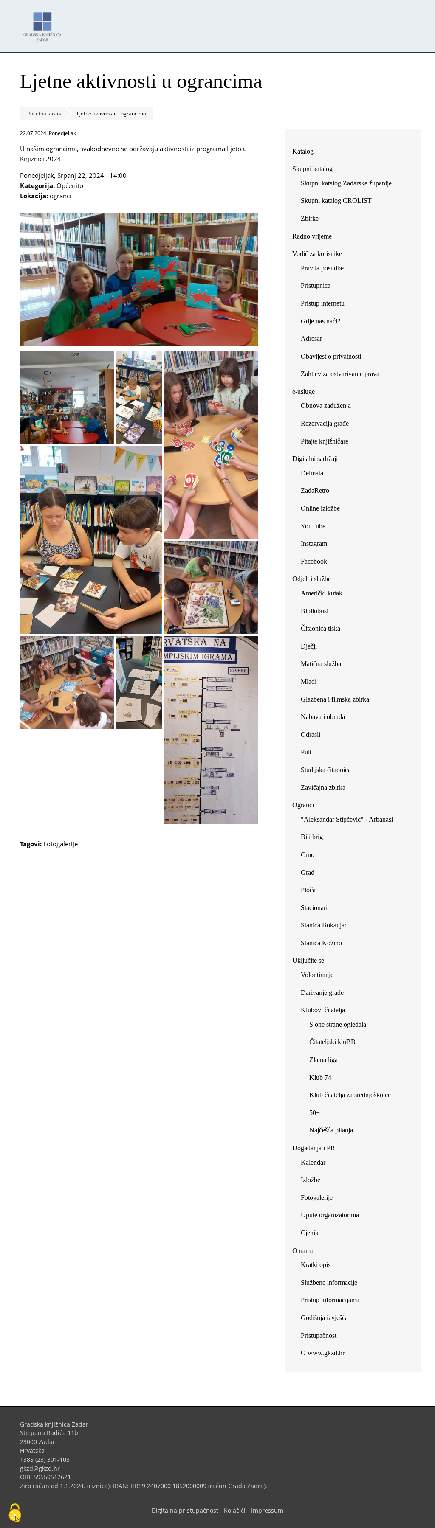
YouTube (316, 527)
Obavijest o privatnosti (331, 356)
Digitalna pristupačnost (185, 1510)
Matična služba (321, 663)
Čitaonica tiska (320, 628)
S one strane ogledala (337, 1024)
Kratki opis (315, 1264)
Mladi (308, 681)
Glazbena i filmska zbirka (335, 699)
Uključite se (308, 960)
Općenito (69, 185)
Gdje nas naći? (320, 321)
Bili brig (312, 836)
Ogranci (303, 805)
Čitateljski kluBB (332, 1041)
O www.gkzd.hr (323, 1353)
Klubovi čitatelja (323, 1010)
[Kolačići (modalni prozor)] (15, 1513)
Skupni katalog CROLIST (339, 202)
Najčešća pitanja (331, 1130)
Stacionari (314, 907)
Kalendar (313, 1162)
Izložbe (310, 1179)
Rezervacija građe (325, 423)
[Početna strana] (44, 22)
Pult (306, 752)
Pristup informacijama (330, 1299)
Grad (307, 872)
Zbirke (313, 220)
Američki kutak (321, 593)
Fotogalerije (60, 844)
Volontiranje (317, 974)
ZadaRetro (315, 490)
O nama (303, 1250)
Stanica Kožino (321, 943)
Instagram (317, 545)
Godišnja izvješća (324, 1317)
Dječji (309, 646)
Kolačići (235, 1510)
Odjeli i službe (311, 578)
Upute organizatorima (330, 1215)
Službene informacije (329, 1282)
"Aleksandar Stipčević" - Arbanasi (347, 819)
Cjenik (310, 1232)
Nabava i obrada (323, 716)
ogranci (60, 195)
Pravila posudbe (322, 268)
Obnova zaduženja (326, 405)
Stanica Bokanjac (324, 925)
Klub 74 (320, 1077)
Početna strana (45, 113)
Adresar (311, 338)
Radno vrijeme (312, 236)
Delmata (315, 474)
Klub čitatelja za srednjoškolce (350, 1094)
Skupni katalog (312, 168)
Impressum (267, 1510)
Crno (307, 854)
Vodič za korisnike (317, 253)
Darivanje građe (322, 992)
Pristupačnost (318, 1335)
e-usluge (303, 391)
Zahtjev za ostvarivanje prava (340, 373)
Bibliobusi (314, 611)
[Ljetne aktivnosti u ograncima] (139, 344)
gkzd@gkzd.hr (43, 1468)
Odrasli (310, 734)
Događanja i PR (313, 1148)
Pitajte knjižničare (328, 443)
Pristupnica (315, 285)
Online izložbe (320, 508)
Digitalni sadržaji (315, 458)
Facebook (317, 563)
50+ (314, 1112)
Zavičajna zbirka (323, 787)
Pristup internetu (323, 303)
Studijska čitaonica (326, 769)
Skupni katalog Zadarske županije (346, 183)
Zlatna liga (323, 1059)
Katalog (306, 153)
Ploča (308, 889)
